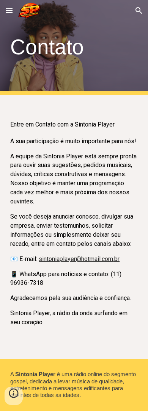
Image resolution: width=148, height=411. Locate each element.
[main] (74, 47)
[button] (9, 10)
